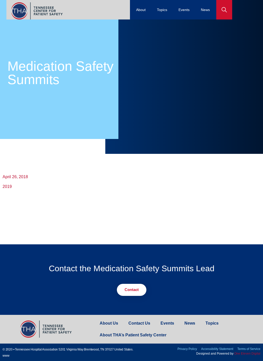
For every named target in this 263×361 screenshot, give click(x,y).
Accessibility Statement (217, 349)
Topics (162, 10)
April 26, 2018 (15, 177)
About (141, 10)
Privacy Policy (187, 349)
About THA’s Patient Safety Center (133, 335)
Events (184, 10)
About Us (109, 323)
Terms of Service (248, 349)
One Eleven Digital (247, 353)
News (205, 10)
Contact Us (139, 323)
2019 (7, 186)
